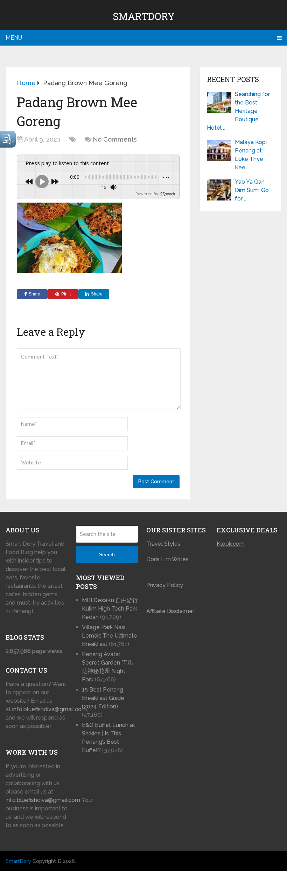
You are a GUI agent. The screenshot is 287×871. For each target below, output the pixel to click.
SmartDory (144, 16)
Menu (14, 37)
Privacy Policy (164, 585)
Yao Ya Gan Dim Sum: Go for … (252, 190)
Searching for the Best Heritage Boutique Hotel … (238, 111)
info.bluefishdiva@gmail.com (49, 709)
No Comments (115, 139)
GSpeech (167, 194)
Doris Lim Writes (168, 559)
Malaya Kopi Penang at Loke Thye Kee (251, 155)
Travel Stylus (163, 543)
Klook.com (231, 543)
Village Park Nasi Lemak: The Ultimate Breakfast (109, 635)
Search (107, 554)
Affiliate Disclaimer (170, 611)
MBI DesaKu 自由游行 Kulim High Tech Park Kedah (110, 608)
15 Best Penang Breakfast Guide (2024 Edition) (103, 698)
